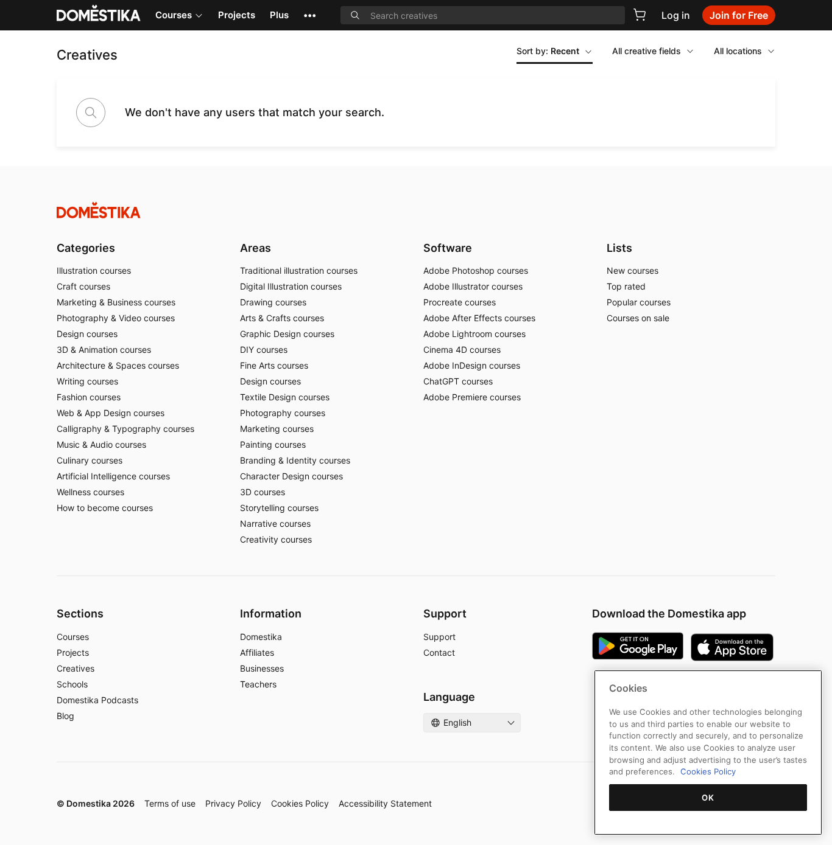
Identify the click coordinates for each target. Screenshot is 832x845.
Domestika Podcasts (97, 700)
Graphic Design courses (287, 334)
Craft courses (83, 286)
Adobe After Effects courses (479, 318)
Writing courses (87, 381)
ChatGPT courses (458, 381)
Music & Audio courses (101, 444)
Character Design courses (291, 476)
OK (708, 797)
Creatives (75, 668)
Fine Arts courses (274, 365)
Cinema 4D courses (462, 349)
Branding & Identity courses (295, 460)
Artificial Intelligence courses (113, 476)
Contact (439, 652)
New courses (632, 270)
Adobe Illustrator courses (473, 286)
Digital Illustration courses (291, 286)
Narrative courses (275, 523)
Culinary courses (89, 460)
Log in (675, 15)
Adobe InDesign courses (471, 365)
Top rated (626, 286)
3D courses (262, 492)
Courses (173, 15)
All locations (738, 51)
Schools (72, 684)
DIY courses (263, 349)
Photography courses (282, 413)
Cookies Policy (300, 803)
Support (439, 636)
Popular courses (639, 302)
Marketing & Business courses (116, 302)
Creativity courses (276, 539)
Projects (236, 15)
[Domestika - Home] (416, 210)
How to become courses (105, 507)
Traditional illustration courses (299, 270)
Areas (255, 248)
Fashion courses (89, 397)
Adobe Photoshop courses (475, 270)
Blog (65, 716)
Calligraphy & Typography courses (125, 428)
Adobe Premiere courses (472, 397)
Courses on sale (638, 318)
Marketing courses (277, 428)
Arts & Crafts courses (282, 318)
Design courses (87, 334)
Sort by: (547, 51)
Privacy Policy (233, 803)
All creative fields (646, 51)
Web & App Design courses (110, 413)
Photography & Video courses (116, 318)
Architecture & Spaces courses (118, 365)
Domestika (261, 636)
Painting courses (273, 444)
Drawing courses (273, 302)
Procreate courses (459, 302)
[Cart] (639, 14)
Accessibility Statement (385, 803)
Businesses (262, 668)
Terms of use (170, 803)
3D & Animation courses (104, 349)
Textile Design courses (285, 397)
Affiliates (257, 652)
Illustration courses (94, 270)
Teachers (258, 684)
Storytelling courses (279, 507)
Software (447, 248)
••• (309, 15)
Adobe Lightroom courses (474, 334)
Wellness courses (90, 492)
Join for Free (739, 15)
